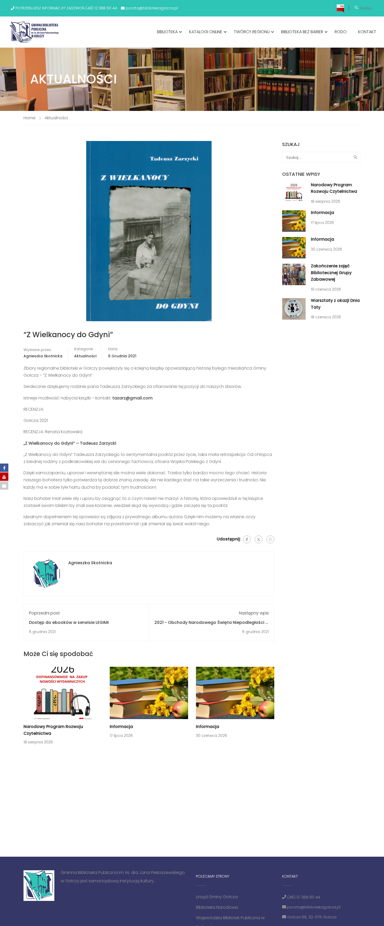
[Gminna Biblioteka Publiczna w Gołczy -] (35, 32)
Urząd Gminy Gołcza (217, 897)
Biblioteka (167, 32)
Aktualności (56, 118)
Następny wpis (254, 613)
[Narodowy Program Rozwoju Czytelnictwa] (63, 693)
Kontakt (367, 32)
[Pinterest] (270, 539)
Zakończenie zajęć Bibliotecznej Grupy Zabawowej (331, 272)
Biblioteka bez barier (302, 32)
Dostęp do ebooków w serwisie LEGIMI (69, 622)
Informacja (121, 727)
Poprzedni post (44, 613)
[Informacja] (149, 693)
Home (30, 118)
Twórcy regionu (252, 32)
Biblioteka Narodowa (217, 907)
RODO (341, 32)
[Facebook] (247, 539)
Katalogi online (205, 32)
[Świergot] (259, 539)
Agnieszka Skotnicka (43, 356)
